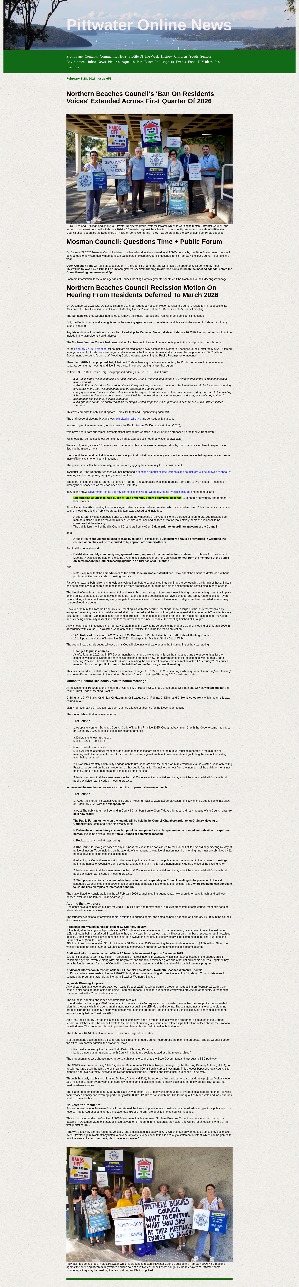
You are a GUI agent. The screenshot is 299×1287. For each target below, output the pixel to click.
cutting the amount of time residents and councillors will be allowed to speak (181, 471)
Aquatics (128, 62)
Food (192, 62)
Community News (113, 56)
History (166, 56)
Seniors (205, 56)
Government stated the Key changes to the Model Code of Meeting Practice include (139, 491)
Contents (91, 56)
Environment (76, 62)
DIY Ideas (205, 62)
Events (181, 62)
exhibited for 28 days (128, 418)
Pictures (114, 62)
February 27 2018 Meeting (90, 348)
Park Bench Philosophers (155, 62)
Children (180, 56)
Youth (193, 56)
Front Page (74, 56)
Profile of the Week (144, 56)
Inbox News (97, 62)
